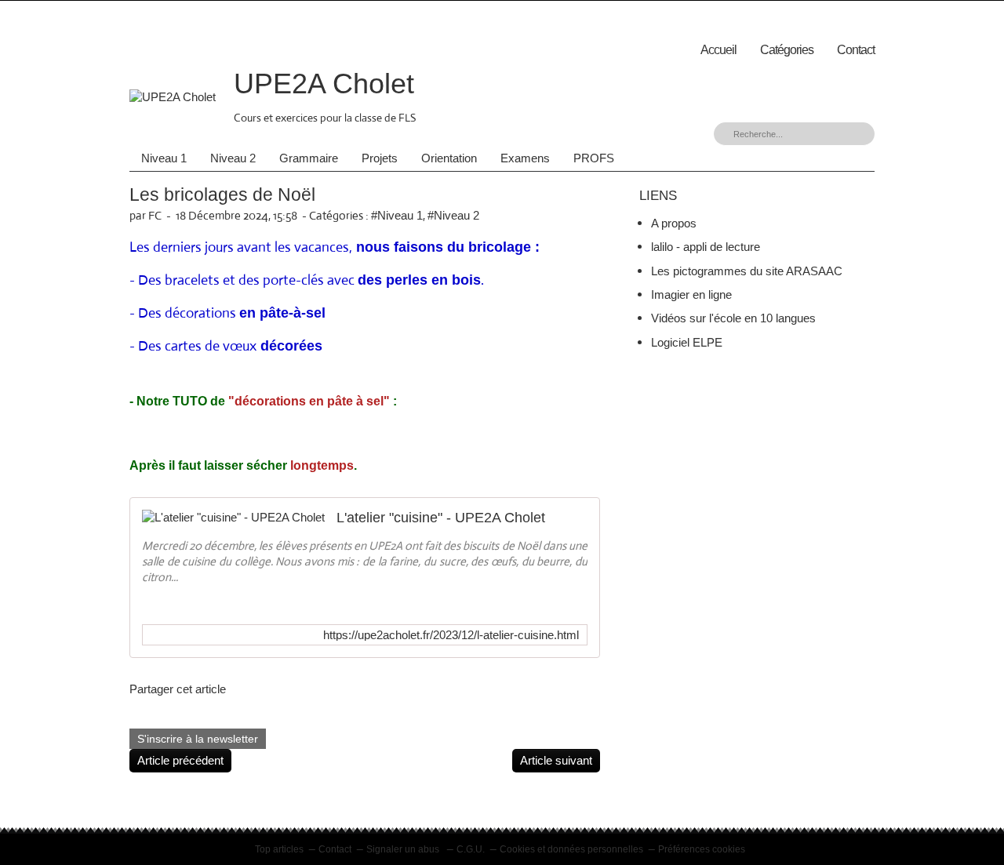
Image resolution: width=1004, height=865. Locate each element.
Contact (856, 49)
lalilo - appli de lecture (705, 246)
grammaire (308, 158)
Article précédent (180, 760)
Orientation (449, 158)
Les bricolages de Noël (222, 195)
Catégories (786, 49)
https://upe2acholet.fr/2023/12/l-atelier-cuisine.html (451, 635)
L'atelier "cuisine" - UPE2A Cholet (440, 517)
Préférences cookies (701, 849)
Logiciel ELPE (686, 342)
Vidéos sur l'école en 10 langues (733, 318)
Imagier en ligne (691, 294)
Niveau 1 (164, 158)
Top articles (279, 849)
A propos (674, 223)
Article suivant (556, 760)
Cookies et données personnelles (571, 849)
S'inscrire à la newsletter (197, 738)
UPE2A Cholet (324, 83)
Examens (525, 158)
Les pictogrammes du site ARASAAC (746, 271)
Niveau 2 (233, 158)
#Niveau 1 (397, 215)
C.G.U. (471, 849)
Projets (380, 158)
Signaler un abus (404, 849)
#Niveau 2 (453, 215)
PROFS (593, 158)
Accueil (718, 49)
